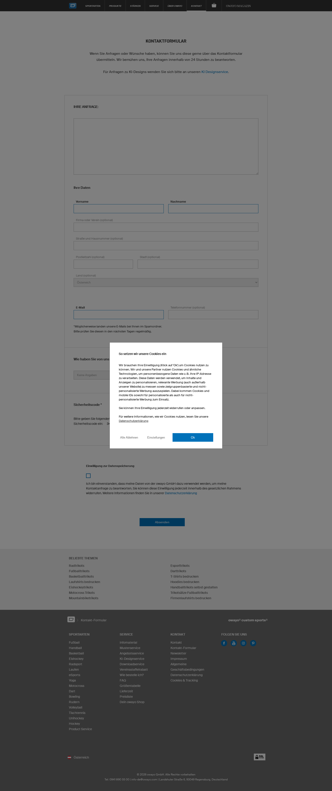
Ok (193, 437)
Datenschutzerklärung (133, 421)
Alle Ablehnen (129, 437)
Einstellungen (156, 437)
